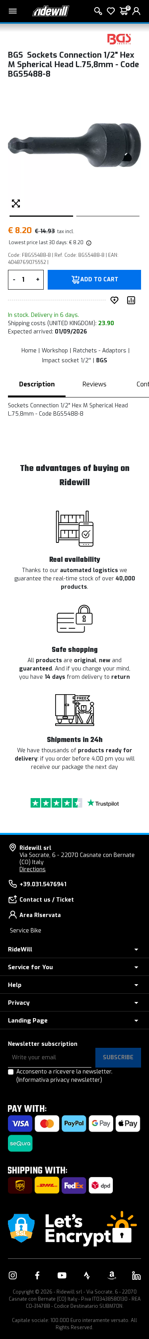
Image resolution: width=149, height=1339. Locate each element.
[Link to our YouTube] (62, 1275)
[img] (88, 242)
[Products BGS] (119, 38)
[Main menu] (12, 11)
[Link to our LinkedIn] (136, 1275)
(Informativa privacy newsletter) (59, 1080)
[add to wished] (116, 300)
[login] (136, 11)
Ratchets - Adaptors (99, 350)
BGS (101, 360)
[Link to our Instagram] (12, 1275)
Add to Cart (99, 279)
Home (29, 350)
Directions (32, 869)
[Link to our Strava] (87, 1275)
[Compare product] (132, 300)
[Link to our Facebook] (37, 1275)
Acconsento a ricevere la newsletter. (64, 1076)
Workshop (55, 350)
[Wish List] (111, 11)
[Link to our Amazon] (111, 1275)
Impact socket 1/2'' (66, 360)
